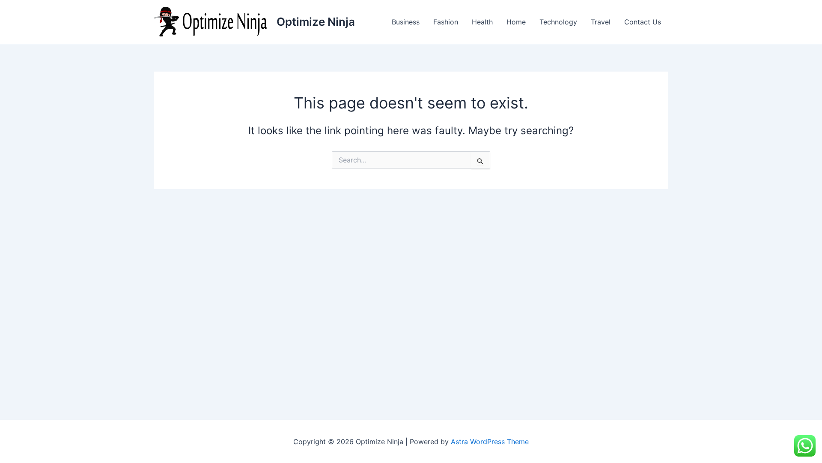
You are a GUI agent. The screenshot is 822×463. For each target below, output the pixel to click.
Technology (558, 22)
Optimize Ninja (316, 21)
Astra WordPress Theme (490, 441)
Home (516, 22)
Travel (601, 22)
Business (406, 22)
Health (482, 22)
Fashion (445, 22)
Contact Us (642, 22)
